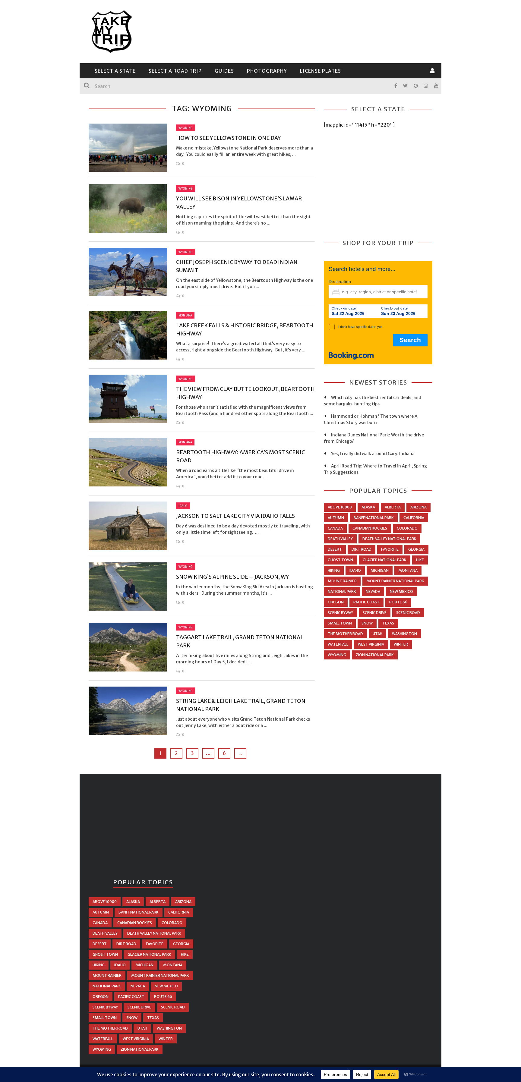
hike (420, 560)
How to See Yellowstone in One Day (228, 137)
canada (335, 528)
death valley (340, 538)
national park (342, 591)
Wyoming (185, 128)
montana (408, 570)
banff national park (374, 517)
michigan (380, 570)
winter (401, 644)
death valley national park (389, 538)
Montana (185, 315)
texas (388, 623)
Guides (224, 71)
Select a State (115, 71)
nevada (373, 591)
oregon (336, 602)
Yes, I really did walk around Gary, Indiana (373, 453)
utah (377, 633)
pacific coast (366, 602)
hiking (334, 570)
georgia (416, 549)
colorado (407, 528)
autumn (336, 517)
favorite (390, 549)
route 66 (398, 602)
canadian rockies (369, 528)
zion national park (375, 655)
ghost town (340, 560)
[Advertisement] (322, 30)
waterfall (338, 644)
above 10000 (340, 507)
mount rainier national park (395, 581)
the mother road (345, 633)
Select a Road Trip (175, 71)
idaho (355, 570)
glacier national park (384, 560)
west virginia (371, 644)
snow (367, 623)
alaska (368, 507)
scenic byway (340, 612)
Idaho (183, 506)
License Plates (320, 71)
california (413, 517)
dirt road (361, 549)
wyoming (337, 655)
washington (404, 633)
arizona (418, 507)
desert (335, 549)
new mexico (401, 591)
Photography (267, 71)
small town (340, 623)
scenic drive (375, 612)
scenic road (408, 612)
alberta (393, 507)
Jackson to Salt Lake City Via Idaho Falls (235, 515)
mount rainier (342, 581)
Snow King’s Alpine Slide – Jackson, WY (232, 576)
